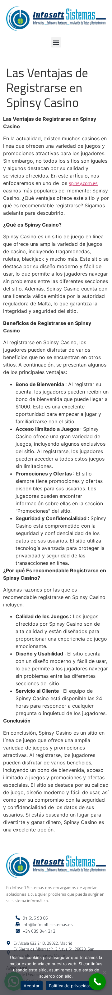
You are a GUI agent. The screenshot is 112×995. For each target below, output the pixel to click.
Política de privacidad (70, 985)
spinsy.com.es (83, 183)
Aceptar (32, 985)
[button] (56, 42)
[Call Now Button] (97, 981)
